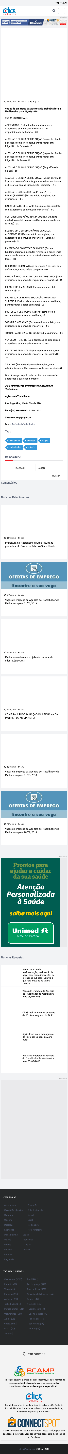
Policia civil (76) (37, 1318)
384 (22, 710)
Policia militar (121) (14, 1308)
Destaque (9, 1224)
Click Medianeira (27, 1449)
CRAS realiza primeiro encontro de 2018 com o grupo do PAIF (38, 1014)
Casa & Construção (13, 1210)
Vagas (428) (10, 1289)
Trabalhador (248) (12, 1304)
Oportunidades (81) (38, 1313)
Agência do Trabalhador (23, 424)
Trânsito (27, 1244)
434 (22, 595)
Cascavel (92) (10, 1323)
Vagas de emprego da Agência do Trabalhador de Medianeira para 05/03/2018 (38, 1058)
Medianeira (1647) (13, 1279)
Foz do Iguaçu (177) (36, 1284)
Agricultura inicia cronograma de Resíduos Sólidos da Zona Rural (38, 1037)
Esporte (31, 1215)
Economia (9, 1229)
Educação (32, 1205)
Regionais (9, 1259)
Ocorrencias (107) (13, 1313)
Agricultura (10, 1205)
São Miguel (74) (36, 1323)
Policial (8, 1249)
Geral (30, 1220)
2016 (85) (8, 1333)
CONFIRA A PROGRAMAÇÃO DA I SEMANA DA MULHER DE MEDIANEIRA (31, 716)
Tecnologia (28, 1239)
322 (22, 101)
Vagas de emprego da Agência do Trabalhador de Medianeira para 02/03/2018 (32, 601)
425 (22, 652)
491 (22, 767)
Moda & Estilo (11, 1234)
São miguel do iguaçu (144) (40, 1294)
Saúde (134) (33, 1299)
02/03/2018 (11, 538)
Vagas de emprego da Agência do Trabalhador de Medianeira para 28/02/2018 (32, 830)
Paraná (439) (10, 1284)
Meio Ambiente (35, 1229)
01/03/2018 (11, 652)
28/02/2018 (11, 824)
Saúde (26, 1234)
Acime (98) (9, 1318)
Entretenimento (35, 1210)
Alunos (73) (34, 1328)
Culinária (8, 1215)
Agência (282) (11, 1299)
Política (8, 1254)
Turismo (26, 1249)
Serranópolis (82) (37, 1308)
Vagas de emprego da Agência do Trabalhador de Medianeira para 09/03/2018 (33, 110)
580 (22, 538)
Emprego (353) (11, 1294)
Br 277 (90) (9, 1328)
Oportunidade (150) (36, 1289)
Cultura (8, 1220)
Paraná (7, 1244)
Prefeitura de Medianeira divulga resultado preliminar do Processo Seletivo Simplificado (30, 544)
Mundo (7, 1239)
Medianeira (33, 1224)
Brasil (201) (32, 1279)
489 (22, 824)
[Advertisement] (25, 1129)
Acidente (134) (34, 1304)
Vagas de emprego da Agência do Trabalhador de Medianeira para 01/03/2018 (32, 773)
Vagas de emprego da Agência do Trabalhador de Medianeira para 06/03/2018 (38, 994)
